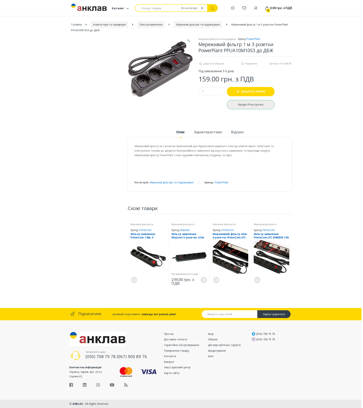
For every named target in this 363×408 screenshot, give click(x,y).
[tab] (180, 133)
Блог (211, 356)
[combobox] (156, 8)
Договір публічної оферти (224, 345)
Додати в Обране (213, 63)
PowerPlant (253, 39)
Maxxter (185, 230)
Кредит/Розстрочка (250, 104)
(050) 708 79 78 (265, 334)
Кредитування (217, 350)
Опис (180, 132)
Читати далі (133, 280)
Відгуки (237, 132)
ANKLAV (77, 404)
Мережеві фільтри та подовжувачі (198, 24)
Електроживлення (151, 24)
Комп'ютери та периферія (109, 24)
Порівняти (251, 63)
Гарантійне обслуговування (181, 345)
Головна (76, 24)
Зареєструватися (274, 314)
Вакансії (169, 362)
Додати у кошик (253, 91)
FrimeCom (145, 230)
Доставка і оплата (175, 339)
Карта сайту (171, 373)
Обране (213, 339)
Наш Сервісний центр (177, 367)
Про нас (169, 334)
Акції (211, 334)
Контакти (170, 356)
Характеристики (208, 132)
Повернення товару (176, 350)
